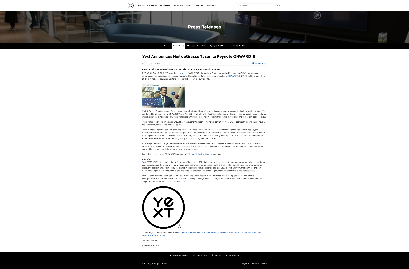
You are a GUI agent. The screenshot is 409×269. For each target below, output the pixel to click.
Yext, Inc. (150, 264)
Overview (140, 5)
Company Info (165, 5)
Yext (144, 162)
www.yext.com (178, 181)
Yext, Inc (183, 73)
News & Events (152, 5)
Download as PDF (260, 63)
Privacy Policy (244, 264)
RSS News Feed (233, 255)
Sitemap (264, 264)
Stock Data (189, 5)
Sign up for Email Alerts (218, 46)
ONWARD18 (233, 76)
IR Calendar (190, 46)
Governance (211, 5)
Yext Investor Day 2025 (237, 46)
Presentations (202, 46)
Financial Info (178, 5)
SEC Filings (200, 5)
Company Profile (201, 255)
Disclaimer (255, 264)
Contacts (218, 255)
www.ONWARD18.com (200, 154)
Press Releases (178, 46)
